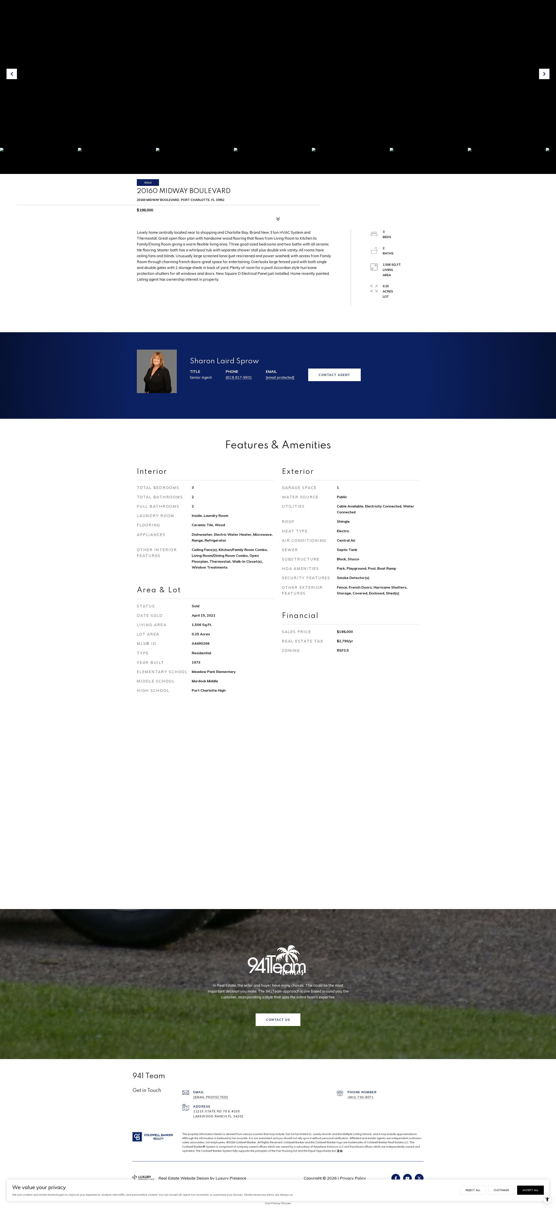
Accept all (530, 1190)
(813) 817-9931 (239, 377)
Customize (501, 1190)
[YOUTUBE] (407, 1178)
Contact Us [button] (278, 1020)
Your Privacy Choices (278, 1203)
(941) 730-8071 (361, 1097)
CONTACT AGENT (334, 375)
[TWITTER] (419, 1178)
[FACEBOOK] (395, 1178)
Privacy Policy (353, 1178)
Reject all (473, 1190)
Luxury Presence (231, 1178)
